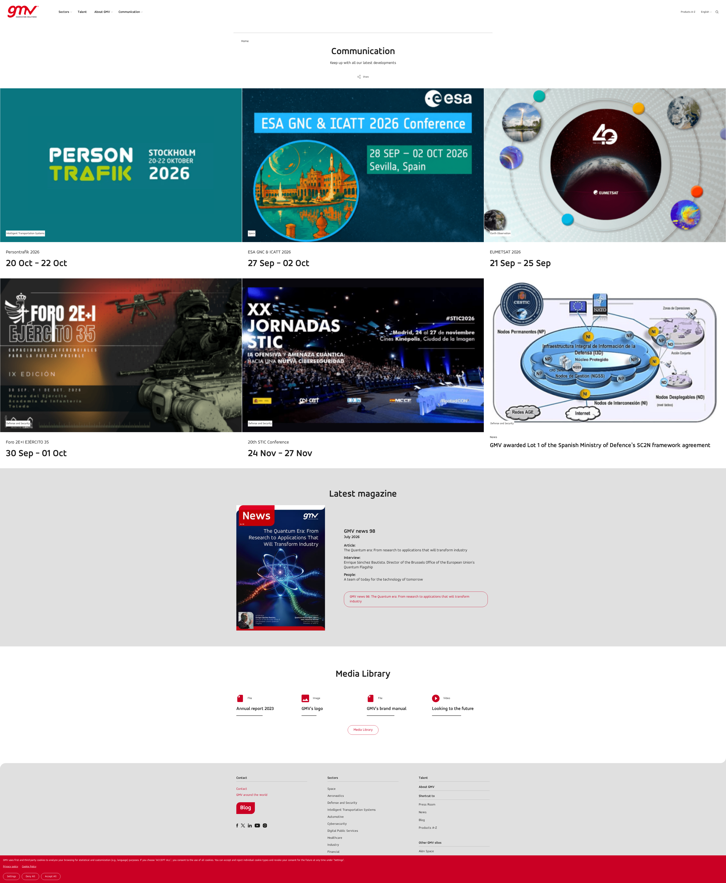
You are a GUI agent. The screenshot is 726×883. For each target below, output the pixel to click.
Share (366, 77)
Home (245, 41)
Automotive (335, 817)
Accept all (51, 876)
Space (251, 233)
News (423, 812)
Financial (333, 851)
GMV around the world (251, 795)
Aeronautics (335, 796)
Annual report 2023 (255, 709)
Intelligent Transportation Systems (25, 233)
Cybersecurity (337, 824)
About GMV (102, 12)
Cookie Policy (29, 866)
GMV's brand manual (386, 709)
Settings (11, 876)
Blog (245, 808)
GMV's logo (312, 709)
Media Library (363, 730)
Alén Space (426, 851)
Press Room (427, 804)
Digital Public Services (342, 831)
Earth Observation (500, 233)
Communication (129, 12)
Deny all (30, 876)
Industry (333, 844)
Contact (241, 789)
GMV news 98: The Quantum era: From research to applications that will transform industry (409, 599)
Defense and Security (18, 423)
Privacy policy (10, 866)
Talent (82, 12)
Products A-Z (688, 12)
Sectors (64, 12)
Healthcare (334, 838)
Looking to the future (453, 709)
